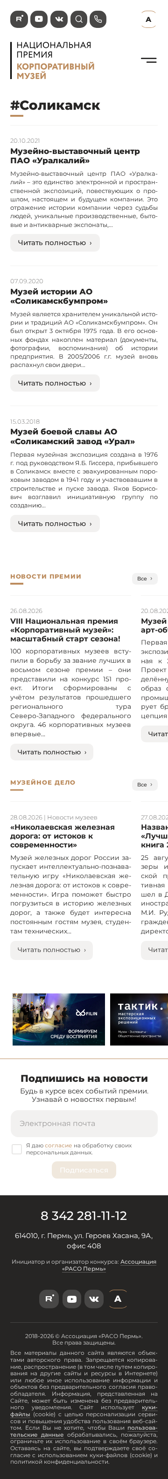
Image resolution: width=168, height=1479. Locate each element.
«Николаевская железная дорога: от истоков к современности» (62, 836)
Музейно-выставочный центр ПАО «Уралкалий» (75, 156)
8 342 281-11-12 (84, 1215)
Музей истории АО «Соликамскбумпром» (59, 296)
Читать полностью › (55, 242)
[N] (149, 72)
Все (142, 578)
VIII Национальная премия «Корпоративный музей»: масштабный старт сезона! (65, 630)
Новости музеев (72, 817)
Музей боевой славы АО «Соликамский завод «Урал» (72, 436)
